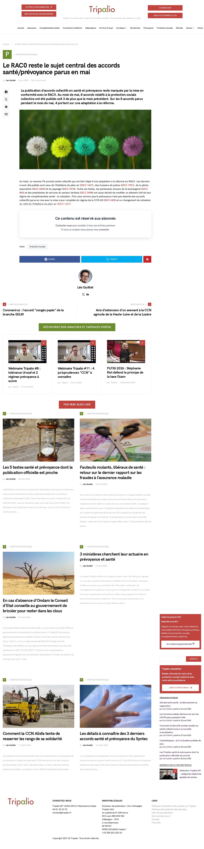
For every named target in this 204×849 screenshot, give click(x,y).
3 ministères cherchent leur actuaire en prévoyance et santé (114, 557)
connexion (165, 8)
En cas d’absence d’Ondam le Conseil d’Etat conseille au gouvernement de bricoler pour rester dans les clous (35, 605)
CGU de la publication (162, 812)
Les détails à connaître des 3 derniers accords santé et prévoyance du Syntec (114, 736)
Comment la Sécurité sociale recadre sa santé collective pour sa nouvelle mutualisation (179, 729)
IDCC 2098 (86, 192)
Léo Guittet (11, 80)
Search (193, 659)
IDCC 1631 (87, 185)
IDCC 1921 (127, 185)
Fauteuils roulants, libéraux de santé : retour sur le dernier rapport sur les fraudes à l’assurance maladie (112, 472)
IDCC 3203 (39, 189)
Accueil (6, 44)
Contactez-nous (64, 225)
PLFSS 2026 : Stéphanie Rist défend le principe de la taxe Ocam (125, 372)
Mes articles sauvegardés (38, 14)
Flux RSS (156, 822)
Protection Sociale (37, 247)
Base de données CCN (165, 15)
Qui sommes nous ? (161, 816)
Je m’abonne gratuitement (179, 644)
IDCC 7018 (69, 189)
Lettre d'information (37, 7)
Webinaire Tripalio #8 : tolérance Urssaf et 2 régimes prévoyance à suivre (24, 374)
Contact (156, 819)
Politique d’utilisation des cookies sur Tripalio (174, 806)
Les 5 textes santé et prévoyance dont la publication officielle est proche (38, 470)
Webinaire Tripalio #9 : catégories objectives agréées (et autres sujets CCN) (190, 774)
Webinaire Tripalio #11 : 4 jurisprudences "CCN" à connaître (76, 372)
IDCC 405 (109, 200)
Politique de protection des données (169, 809)
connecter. (104, 229)
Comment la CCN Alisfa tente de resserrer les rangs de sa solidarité (32, 736)
